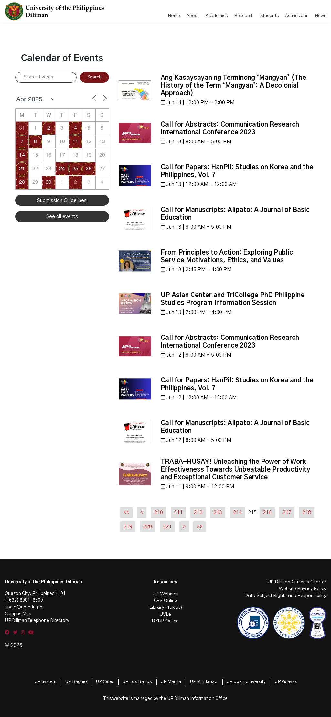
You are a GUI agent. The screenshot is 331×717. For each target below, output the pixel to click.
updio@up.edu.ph (23, 607)
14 (22, 154)
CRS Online (165, 600)
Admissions (296, 16)
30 (48, 181)
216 (267, 512)
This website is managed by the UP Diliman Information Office (165, 698)
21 (22, 168)
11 (75, 141)
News (320, 16)
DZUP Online (165, 621)
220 (147, 526)
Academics (217, 16)
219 (127, 526)
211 (178, 512)
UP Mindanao (204, 682)
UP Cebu (104, 682)
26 (88, 168)
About (193, 16)
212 (198, 512)
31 (22, 127)
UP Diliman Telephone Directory (37, 620)
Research (244, 16)
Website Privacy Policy (302, 588)
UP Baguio (76, 682)
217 (287, 512)
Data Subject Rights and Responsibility (285, 595)
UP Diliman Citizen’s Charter (297, 582)
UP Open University (246, 682)
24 (62, 168)
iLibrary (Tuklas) (165, 607)
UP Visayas (285, 682)
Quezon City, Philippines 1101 (35, 593)
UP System (45, 682)
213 (217, 512)
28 (22, 181)
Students (269, 16)
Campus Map (18, 614)
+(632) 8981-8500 (24, 600)
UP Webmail (165, 594)
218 (306, 512)
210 (158, 512)
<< (126, 512)
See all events (62, 216)
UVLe (165, 614)
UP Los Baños (137, 682)
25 (75, 168)
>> (199, 526)
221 (167, 526)
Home (174, 16)
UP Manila (170, 682)
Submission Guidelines (62, 200)
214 (237, 512)
